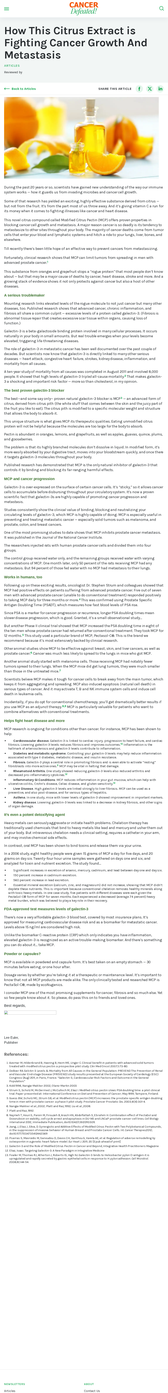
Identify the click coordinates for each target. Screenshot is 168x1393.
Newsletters (14, 1384)
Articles (12, 66)
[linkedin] (160, 88)
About (89, 1384)
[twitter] (149, 88)
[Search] (161, 8)
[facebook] (139, 88)
